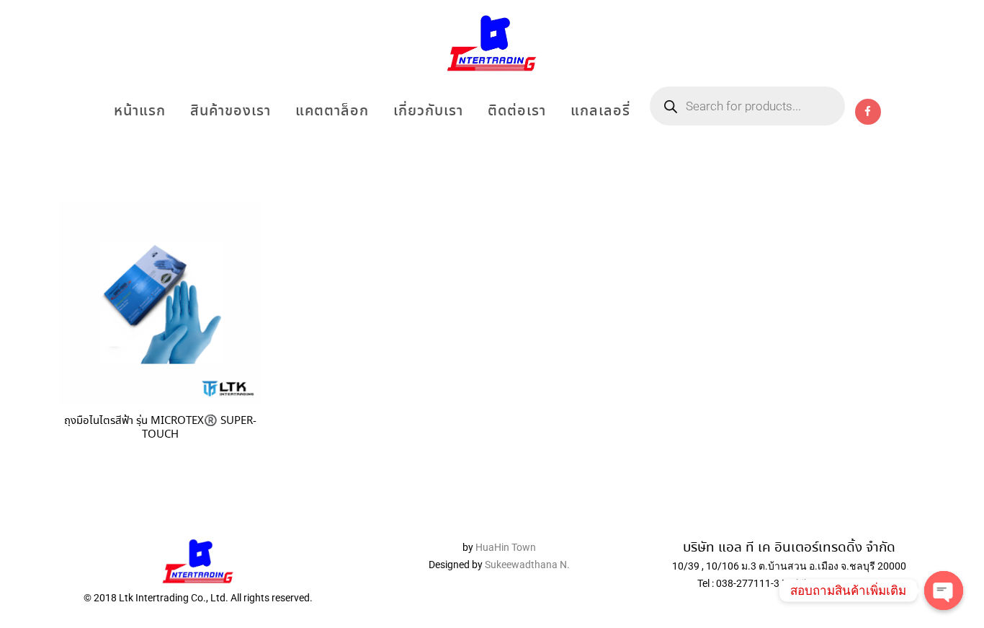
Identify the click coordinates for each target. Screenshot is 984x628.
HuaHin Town (505, 547)
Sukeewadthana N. (526, 564)
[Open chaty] (943, 590)
